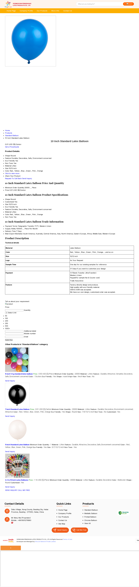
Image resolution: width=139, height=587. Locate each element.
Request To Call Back (13, 178)
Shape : (65, 376)
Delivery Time (10, 231)
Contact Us (67, 11)
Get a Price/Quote (12, 147)
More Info (55, 11)
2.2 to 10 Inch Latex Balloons (16, 480)
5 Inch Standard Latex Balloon (17, 445)
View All (87, 523)
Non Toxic (9, 217)
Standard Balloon (91, 510)
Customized (9, 202)
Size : (77, 376)
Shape (7, 199)
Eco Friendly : (49, 376)
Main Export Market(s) (14, 234)
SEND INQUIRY (11, 490)
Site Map (61, 524)
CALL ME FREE (24, 490)
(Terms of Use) (67, 539)
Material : (86, 374)
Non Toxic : (88, 376)
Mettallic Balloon (90, 513)
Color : (35, 376)
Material (8, 212)
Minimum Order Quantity (14, 188)
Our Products (42, 11)
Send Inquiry (27, 178)
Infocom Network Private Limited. (45, 541)
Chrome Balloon (90, 520)
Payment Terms (11, 226)
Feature (8, 209)
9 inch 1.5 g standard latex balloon (19, 374)
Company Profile (26, 11)
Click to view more (12, 173)
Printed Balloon (90, 517)
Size (6, 204)
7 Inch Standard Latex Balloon (17, 409)
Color (7, 214)
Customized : (113, 412)
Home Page (11, 11)
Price (7, 190)
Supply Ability (10, 229)
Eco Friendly (10, 207)
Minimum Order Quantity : (67, 374)
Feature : (92, 445)
